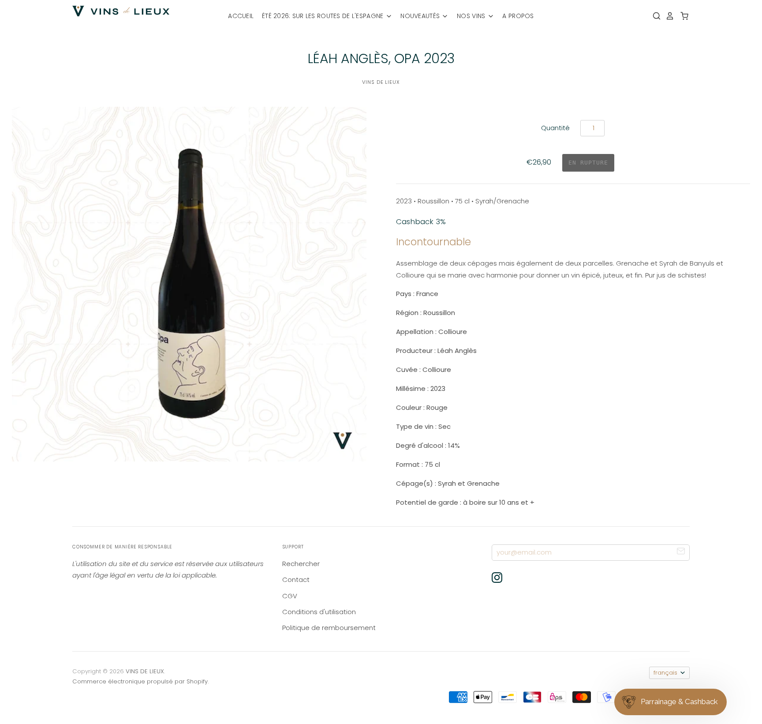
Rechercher (301, 563)
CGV (289, 595)
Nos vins (472, 15)
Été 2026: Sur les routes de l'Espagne (323, 15)
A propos (518, 15)
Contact (296, 579)
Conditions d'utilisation (319, 611)
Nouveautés (420, 15)
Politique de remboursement (329, 627)
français (665, 672)
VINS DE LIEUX (381, 82)
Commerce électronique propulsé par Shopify (140, 681)
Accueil (241, 15)
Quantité (555, 127)
